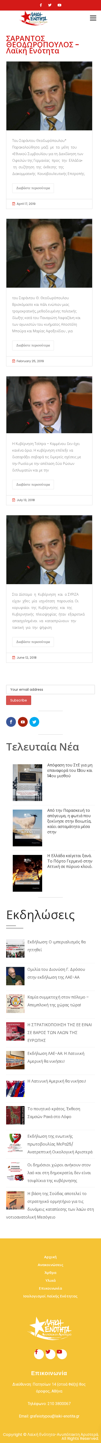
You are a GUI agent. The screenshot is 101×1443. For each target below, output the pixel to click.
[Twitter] (49, 5)
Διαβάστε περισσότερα (33, 188)
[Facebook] (41, 5)
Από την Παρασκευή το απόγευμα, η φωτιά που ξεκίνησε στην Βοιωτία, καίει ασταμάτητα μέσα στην (69, 821)
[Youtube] (60, 5)
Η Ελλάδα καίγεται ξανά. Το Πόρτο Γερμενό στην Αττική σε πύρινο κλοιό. (69, 861)
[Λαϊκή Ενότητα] (34, 18)
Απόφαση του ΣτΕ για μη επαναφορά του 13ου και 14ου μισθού (69, 770)
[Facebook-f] (39, 1354)
